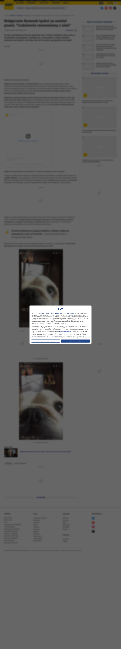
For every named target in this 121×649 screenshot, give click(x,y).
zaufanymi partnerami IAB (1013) (45, 313)
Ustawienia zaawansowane (45, 341)
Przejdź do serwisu (75, 341)
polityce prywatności (65, 331)
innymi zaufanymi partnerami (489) (65, 313)
